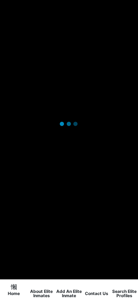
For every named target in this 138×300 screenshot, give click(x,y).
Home (14, 293)
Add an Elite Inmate (69, 293)
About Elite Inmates (41, 293)
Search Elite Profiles (124, 293)
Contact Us (96, 293)
